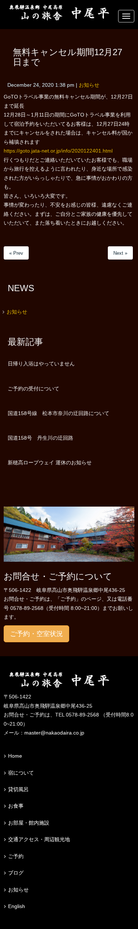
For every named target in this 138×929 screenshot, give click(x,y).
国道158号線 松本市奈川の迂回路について (58, 413)
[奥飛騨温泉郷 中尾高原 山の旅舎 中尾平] (69, 680)
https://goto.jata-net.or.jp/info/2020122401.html (58, 151)
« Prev (16, 253)
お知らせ (89, 85)
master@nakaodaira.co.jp (54, 733)
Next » (120, 253)
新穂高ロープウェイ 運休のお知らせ (50, 462)
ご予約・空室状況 (36, 633)
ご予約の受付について (33, 389)
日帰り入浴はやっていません (41, 364)
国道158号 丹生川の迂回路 (40, 438)
